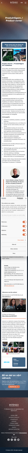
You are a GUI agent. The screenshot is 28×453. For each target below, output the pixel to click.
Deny (14, 253)
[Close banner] (25, 198)
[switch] (24, 226)
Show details (21, 240)
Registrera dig (13, 386)
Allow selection (14, 248)
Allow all (14, 244)
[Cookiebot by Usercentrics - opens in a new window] (17, 198)
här (21, 46)
